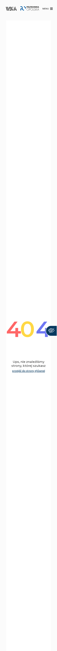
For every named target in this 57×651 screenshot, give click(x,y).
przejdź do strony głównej (28, 371)
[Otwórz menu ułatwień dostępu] (51, 331)
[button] (45, 9)
